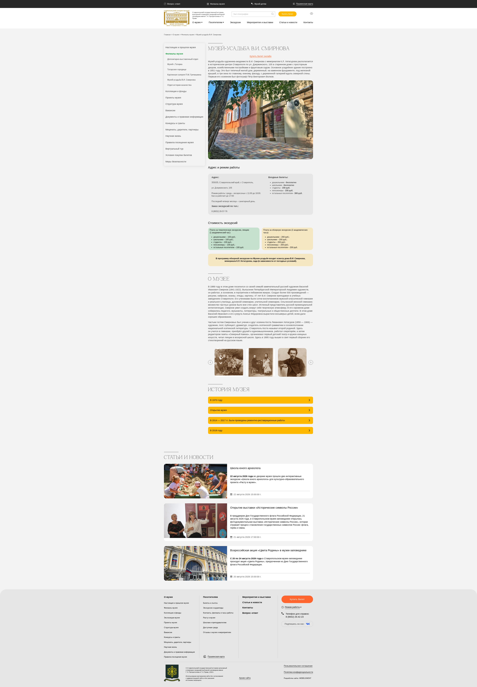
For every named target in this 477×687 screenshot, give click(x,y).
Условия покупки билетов (178, 155)
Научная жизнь (173, 136)
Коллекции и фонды (175, 91)
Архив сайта (245, 678)
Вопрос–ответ (173, 4)
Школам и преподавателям (214, 622)
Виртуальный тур (174, 149)
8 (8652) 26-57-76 (219, 211)
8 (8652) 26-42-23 (295, 617)
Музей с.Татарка (174, 64)
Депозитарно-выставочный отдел (182, 59)
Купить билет (287, 14)
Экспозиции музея (172, 618)
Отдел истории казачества (179, 85)
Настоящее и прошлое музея (180, 47)
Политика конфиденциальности (298, 672)
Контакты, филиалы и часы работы (218, 613)
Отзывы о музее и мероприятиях (217, 632)
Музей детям (260, 4)
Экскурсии (235, 22)
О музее (196, 22)
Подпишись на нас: (294, 624)
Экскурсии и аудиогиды (213, 608)
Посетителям (215, 22)
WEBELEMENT (305, 678)
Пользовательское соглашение (298, 666)
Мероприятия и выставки (260, 22)
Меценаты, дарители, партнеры (182, 129)
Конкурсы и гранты (175, 123)
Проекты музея (173, 97)
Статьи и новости (288, 22)
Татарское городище (176, 69)
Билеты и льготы (210, 603)
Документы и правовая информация (184, 117)
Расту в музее (209, 618)
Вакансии (170, 110)
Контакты (308, 22)
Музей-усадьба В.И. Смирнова (181, 80)
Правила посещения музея (179, 142)
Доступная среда (210, 627)
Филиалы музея (217, 4)
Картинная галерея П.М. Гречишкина (184, 75)
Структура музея (174, 104)
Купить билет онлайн (260, 56)
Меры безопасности (175, 161)
